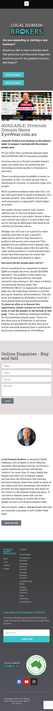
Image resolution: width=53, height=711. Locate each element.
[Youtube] (26, 681)
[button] (26, 3)
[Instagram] (34, 681)
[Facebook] (19, 681)
